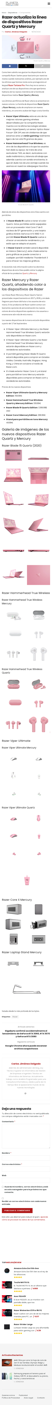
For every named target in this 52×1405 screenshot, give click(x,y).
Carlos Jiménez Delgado (16, 32)
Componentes (24, 13)
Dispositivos (12, 13)
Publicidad (23, 1395)
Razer (15, 1017)
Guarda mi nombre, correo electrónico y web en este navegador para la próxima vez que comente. (26, 1190)
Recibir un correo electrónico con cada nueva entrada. (24, 1202)
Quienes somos (8, 1395)
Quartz (25, 273)
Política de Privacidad (11, 1398)
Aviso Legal (28, 1398)
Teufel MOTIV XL (21, 1282)
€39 (39, 1330)
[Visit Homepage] (12, 3)
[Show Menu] (49, 4)
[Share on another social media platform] (42, 66)
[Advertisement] (26, 1240)
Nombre (6, 1153)
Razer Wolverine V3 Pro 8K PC (28, 1310)
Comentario (8, 1121)
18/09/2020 (36, 32)
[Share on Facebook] (10, 66)
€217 (37, 1316)
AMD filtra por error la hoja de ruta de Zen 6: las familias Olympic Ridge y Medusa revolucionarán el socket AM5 (30, 1362)
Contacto (41, 1398)
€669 (35, 1288)
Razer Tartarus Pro (16, 85)
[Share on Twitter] (26, 66)
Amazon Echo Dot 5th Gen (26, 1268)
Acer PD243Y (20, 1296)
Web (4, 1175)
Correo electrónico (12, 1164)
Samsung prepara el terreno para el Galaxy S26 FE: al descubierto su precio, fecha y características (31, 1376)
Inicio (4, 13)
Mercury (33, 273)
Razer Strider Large (23, 1324)
